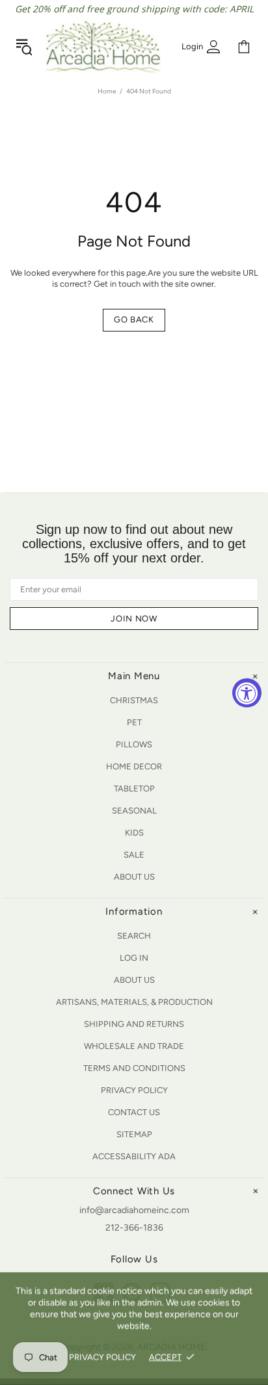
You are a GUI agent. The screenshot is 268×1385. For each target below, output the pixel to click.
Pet (134, 722)
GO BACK (134, 319)
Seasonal (134, 810)
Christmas (134, 700)
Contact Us (134, 1112)
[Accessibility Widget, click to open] (246, 692)
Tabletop (134, 788)
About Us (134, 877)
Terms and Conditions (134, 1068)
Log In (134, 958)
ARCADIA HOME (103, 46)
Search (134, 936)
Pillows (134, 744)
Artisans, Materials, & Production (134, 1002)
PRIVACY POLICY (102, 1357)
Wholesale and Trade (134, 1046)
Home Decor (134, 766)
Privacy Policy (134, 1090)
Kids (134, 832)
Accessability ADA (134, 1156)
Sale (134, 855)
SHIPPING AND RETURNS (134, 1024)
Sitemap (134, 1134)
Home (107, 91)
